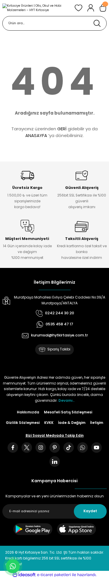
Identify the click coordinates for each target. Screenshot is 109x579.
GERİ (62, 129)
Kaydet (90, 511)
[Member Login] (90, 8)
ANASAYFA (36, 135)
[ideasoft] (24, 575)
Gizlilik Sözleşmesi (23, 422)
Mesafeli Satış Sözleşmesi (68, 412)
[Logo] (36, 8)
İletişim (96, 422)
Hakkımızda (28, 412)
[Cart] (103, 8)
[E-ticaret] (54, 575)
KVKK (48, 422)
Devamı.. (66, 400)
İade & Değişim (71, 422)
